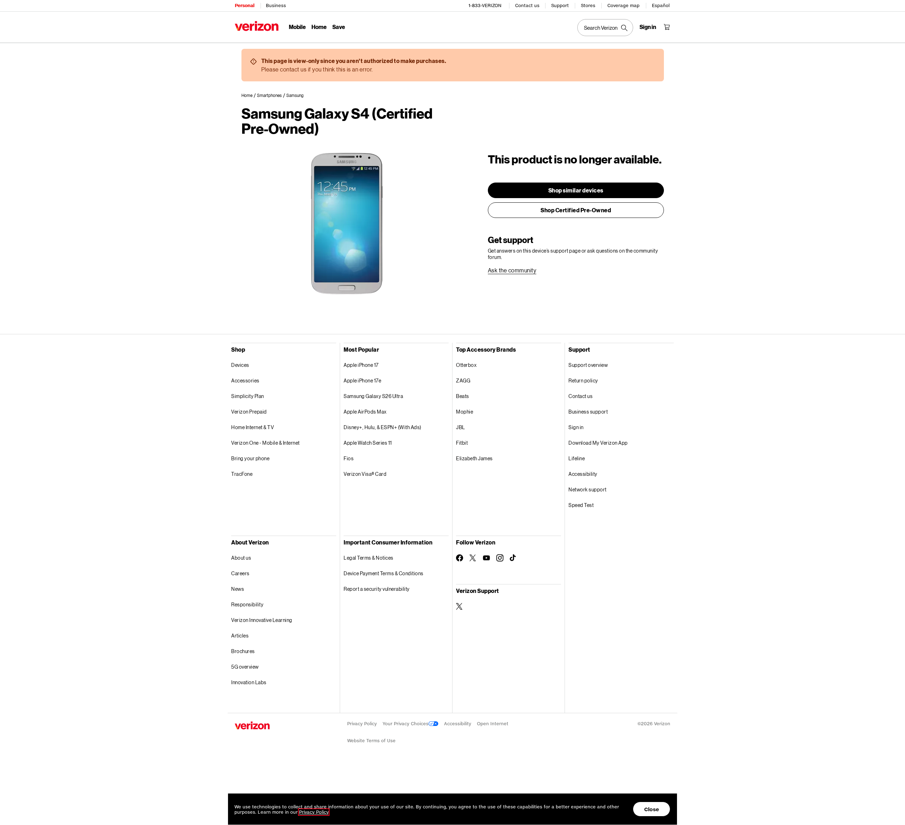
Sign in (576, 427)
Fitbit (462, 443)
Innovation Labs (249, 682)
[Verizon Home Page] (257, 26)
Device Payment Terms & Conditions (384, 573)
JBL (460, 427)
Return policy (583, 380)
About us (241, 558)
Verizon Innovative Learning (261, 620)
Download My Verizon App (598, 443)
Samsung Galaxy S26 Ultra (373, 396)
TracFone (241, 474)
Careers (240, 573)
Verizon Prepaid (249, 412)
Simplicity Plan (247, 396)
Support (560, 5)
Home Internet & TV (252, 427)
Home (319, 26)
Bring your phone (250, 458)
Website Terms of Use (371, 740)
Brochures (243, 651)
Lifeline (576, 458)
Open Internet (492, 723)
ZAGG (463, 380)
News (237, 589)
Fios (349, 458)
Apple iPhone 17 (361, 365)
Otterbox (466, 365)
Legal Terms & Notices (368, 558)
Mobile (297, 26)
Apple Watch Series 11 (368, 443)
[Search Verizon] (605, 27)
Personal (244, 5)
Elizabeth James (474, 458)
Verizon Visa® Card (365, 474)
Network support (587, 489)
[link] (249, 95)
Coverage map (623, 5)
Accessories (245, 380)
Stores (588, 5)
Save (338, 26)
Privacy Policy (362, 723)
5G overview (245, 667)
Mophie (464, 412)
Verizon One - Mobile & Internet (265, 443)
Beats (462, 396)
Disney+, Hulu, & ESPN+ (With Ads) (382, 427)
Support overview (588, 365)
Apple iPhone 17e (362, 380)
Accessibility (582, 474)
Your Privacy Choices (405, 723)
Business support (588, 412)
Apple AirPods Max (365, 412)
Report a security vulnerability (377, 589)
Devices (240, 365)
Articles (240, 636)
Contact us (527, 5)
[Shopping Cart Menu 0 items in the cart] (667, 27)
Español (661, 5)
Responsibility (247, 604)
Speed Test (581, 505)
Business (276, 5)
